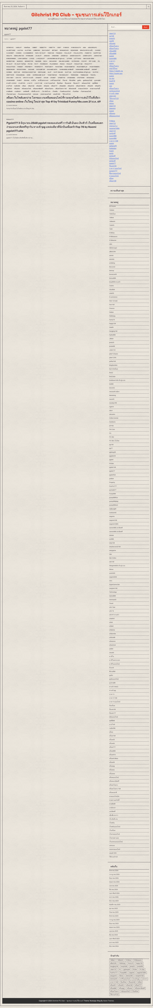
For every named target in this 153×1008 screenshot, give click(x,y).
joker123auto (75, 56)
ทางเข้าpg (22, 83)
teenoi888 (74, 75)
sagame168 (40, 69)
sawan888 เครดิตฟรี (66, 69)
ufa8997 (39, 78)
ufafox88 (80, 78)
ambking (36, 50)
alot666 (28, 50)
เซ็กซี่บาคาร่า (35, 91)
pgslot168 (78, 64)
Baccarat (46, 50)
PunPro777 (39, 67)
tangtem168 (52, 75)
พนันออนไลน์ (86, 83)
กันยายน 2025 (113, 912)
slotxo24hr (129, 976)
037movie (9, 47)
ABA (84, 47)
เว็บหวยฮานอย (11, 94)
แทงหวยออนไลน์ (45, 94)
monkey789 (29, 61)
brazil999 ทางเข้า (86, 50)
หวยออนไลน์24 (83, 88)
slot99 (111, 41)
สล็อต (24, 86)
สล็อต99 (90, 86)
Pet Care (92, 61)
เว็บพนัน (55, 91)
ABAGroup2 (92, 47)
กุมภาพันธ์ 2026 (114, 893)
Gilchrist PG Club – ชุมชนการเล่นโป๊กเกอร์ (76, 14)
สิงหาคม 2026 (113, 870)
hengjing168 (19, 56)
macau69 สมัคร (88, 58)
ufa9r (46, 78)
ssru (28, 75)
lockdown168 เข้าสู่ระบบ (56, 58)
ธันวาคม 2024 (114, 946)
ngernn (38, 61)
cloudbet (10, 53)
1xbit (59, 47)
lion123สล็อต (22, 58)
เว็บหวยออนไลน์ (86, 91)
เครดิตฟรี (26, 91)
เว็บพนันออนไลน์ (65, 91)
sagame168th (52, 69)
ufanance (90, 78)
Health (9, 56)
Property (28, 67)
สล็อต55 (39, 86)
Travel (93, 75)
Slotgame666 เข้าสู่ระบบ (82, 72)
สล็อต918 (71, 86)
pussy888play (82, 67)
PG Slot (9, 64)
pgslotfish (10, 67)
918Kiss (66, 47)
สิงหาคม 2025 (113, 916)
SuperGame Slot (39, 75)
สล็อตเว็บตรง (49, 88)
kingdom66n (11, 58)
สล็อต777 (54, 86)
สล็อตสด (17, 88)
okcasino (53, 61)
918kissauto (76, 47)
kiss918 (112, 81)
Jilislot (38, 56)
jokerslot (112, 108)
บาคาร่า (29, 83)
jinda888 (55, 56)
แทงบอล (35, 94)
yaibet (19, 80)
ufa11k (18, 78)
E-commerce (28, 53)
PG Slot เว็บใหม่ (20, 64)
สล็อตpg (98, 86)
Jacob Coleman (12, 105)
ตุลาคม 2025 (113, 908)
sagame (31, 69)
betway (55, 50)
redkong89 (10, 69)
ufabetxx (61, 78)
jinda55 (47, 56)
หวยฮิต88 (9, 91)
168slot (19, 47)
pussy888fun (70, 67)
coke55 (18, 53)
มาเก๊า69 (9, 86)
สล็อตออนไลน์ (26, 88)
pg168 (30, 64)
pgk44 (62, 64)
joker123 (112, 34)
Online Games (64, 61)
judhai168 (98, 56)
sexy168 (17, 72)
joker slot (112, 96)
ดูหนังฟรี (112, 133)
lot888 (69, 58)
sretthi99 (10, 75)
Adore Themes (108, 1001)
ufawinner (10, 80)
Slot (49, 72)
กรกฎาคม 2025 (114, 920)
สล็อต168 (31, 86)
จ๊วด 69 (65, 80)
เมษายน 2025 (113, 931)
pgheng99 (44, 64)
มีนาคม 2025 (113, 935)
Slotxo (95, 72)
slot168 (68, 72)
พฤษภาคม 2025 (114, 927)
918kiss (112, 121)
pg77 (36, 64)
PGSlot (69, 64)
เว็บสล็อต (76, 91)
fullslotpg (78, 53)
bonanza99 (64, 50)
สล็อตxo (9, 88)
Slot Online (58, 72)
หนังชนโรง (113, 126)
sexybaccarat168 (29, 72)
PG (99, 61)
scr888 (9, 72)
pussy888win (95, 67)
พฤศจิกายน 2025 (114, 904)
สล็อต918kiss (80, 86)
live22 (31, 58)
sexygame (42, 72)
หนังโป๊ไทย (113, 69)
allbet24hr (10, 50)
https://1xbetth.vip (116, 71)
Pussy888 (58, 67)
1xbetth (52, 47)
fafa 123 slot (40, 53)
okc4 (45, 61)
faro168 (51, 53)
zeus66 (26, 80)
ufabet (53, 78)
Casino (98, 50)
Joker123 (64, 56)
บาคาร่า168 (38, 83)
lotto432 (77, 58)
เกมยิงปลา (18, 91)
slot (110, 86)
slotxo (111, 64)
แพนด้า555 (56, 94)
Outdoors (75, 61)
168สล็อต (27, 47)
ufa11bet (9, 78)
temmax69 (84, 75)
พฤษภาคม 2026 (114, 882)
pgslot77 (88, 64)
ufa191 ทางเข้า (28, 78)
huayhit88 (124, 966)
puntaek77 (49, 67)
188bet (34, 47)
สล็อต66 (46, 86)
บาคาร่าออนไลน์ (49, 83)
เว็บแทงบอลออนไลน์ (24, 94)
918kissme (112, 240)
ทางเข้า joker (114, 93)
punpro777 (113, 171)
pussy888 (112, 59)
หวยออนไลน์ (114, 176)
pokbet (20, 67)
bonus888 (74, 50)
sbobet (94, 69)
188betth (42, 47)
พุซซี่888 (95, 83)
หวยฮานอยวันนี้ (95, 88)
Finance (59, 53)
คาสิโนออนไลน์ (56, 80)
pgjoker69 (54, 64)
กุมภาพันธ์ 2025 (114, 938)
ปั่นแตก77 (76, 83)
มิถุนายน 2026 (114, 878)
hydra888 (29, 56)
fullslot (68, 53)
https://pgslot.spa (115, 74)
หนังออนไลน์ (114, 158)
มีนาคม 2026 (113, 889)
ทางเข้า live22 (11, 83)
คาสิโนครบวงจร (43, 80)
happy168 (97, 53)
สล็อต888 (63, 86)
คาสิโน (33, 80)
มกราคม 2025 (113, 942)
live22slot (40, 58)
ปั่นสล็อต (60, 83)
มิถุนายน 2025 (114, 923)
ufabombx (71, 78)
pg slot (111, 79)
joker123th (87, 56)
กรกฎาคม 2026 (114, 874)
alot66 (20, 50)
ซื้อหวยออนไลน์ (115, 173)
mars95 (20, 61)
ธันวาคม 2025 (114, 901)
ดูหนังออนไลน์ (87, 80)
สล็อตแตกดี (72, 88)
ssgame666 (20, 75)
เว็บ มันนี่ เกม (46, 91)
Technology (64, 75)
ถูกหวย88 (97, 80)
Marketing (10, 61)
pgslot (111, 56)
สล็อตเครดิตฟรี (38, 88)
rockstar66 (21, 69)
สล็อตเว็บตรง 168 (61, 88)
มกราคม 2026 (113, 897)
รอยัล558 (17, 86)
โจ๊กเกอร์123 (66, 94)
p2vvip (84, 61)
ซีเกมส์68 (72, 80)
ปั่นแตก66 (68, 83)
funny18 (88, 53)
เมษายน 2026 (113, 886)
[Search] (148, 6)
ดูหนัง (79, 80)
